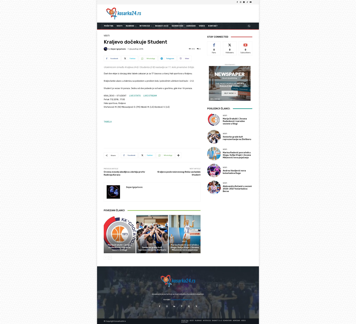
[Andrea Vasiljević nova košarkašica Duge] (214, 170)
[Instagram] (240, 2)
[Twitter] (196, 306)
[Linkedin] (174, 306)
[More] (178, 155)
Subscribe (245, 43)
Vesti (107, 36)
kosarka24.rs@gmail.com (181, 300)
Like (214, 43)
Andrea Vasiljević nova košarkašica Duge (234, 171)
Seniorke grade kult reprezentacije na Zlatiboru (152, 248)
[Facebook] (237, 2)
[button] (249, 26)
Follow (230, 43)
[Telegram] (244, 2)
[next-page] (110, 258)
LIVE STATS (135, 95)
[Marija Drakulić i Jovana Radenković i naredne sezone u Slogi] (120, 234)
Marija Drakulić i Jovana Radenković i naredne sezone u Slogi (120, 247)
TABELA (108, 121)
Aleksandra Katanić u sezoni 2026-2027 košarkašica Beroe (237, 189)
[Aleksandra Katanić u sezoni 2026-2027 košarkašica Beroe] (214, 187)
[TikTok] (247, 2)
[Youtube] (250, 2)
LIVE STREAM (150, 95)
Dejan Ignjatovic (118, 49)
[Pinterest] (181, 306)
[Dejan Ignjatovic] (106, 49)
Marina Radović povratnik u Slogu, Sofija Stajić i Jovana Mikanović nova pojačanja (185, 247)
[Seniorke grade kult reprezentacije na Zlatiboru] (152, 234)
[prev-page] (105, 258)
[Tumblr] (189, 306)
